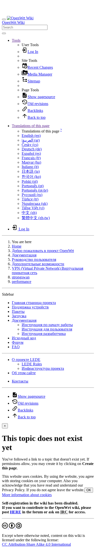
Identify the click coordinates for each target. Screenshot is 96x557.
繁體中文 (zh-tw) (36, 218)
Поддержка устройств (30, 307)
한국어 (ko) (31, 176)
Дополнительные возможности (38, 264)
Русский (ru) (32, 195)
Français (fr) (31, 158)
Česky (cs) (30, 145)
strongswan (21, 277)
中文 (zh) (29, 213)
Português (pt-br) (35, 190)
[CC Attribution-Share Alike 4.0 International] (12, 527)
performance (21, 281)
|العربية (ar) (31, 140)
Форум (17, 342)
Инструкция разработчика (44, 334)
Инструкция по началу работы (47, 325)
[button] (16, 40)
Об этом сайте (24, 373)
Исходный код (24, 338)
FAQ (16, 347)
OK (88, 490)
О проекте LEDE (26, 360)
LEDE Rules (32, 364)
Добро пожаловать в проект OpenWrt (43, 251)
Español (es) (31, 153)
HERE (15, 512)
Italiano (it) (30, 167)
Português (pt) (33, 186)
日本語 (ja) (31, 171)
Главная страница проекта (34, 303)
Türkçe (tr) (30, 199)
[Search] (4, 33)
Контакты (20, 381)
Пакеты (18, 311)
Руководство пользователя (34, 259)
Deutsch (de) (32, 149)
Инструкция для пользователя (47, 329)
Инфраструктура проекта (43, 368)
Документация (24, 255)
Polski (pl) (30, 181)
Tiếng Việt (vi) (33, 208)
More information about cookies (27, 495)
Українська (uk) (35, 203)
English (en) (31, 135)
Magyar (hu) (31, 162)
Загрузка (19, 316)
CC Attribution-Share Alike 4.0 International (36, 544)
